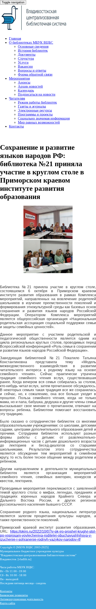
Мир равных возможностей (39, 122)
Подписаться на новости (36, 94)
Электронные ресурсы (35, 110)
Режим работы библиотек (37, 102)
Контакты (16, 126)
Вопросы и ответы (32, 70)
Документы (26, 54)
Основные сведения (33, 46)
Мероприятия (19, 78)
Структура (26, 58)
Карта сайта (7, 603)
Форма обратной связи (35, 74)
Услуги (23, 62)
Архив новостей (30, 86)
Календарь (26, 90)
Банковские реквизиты (14, 595)
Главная (15, 38)
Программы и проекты (35, 114)
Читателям (17, 98)
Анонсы (24, 82)
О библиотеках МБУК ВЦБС (31, 42)
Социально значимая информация (44, 118)
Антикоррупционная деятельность (21, 599)
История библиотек (33, 50)
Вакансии (25, 66)
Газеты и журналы (32, 106)
